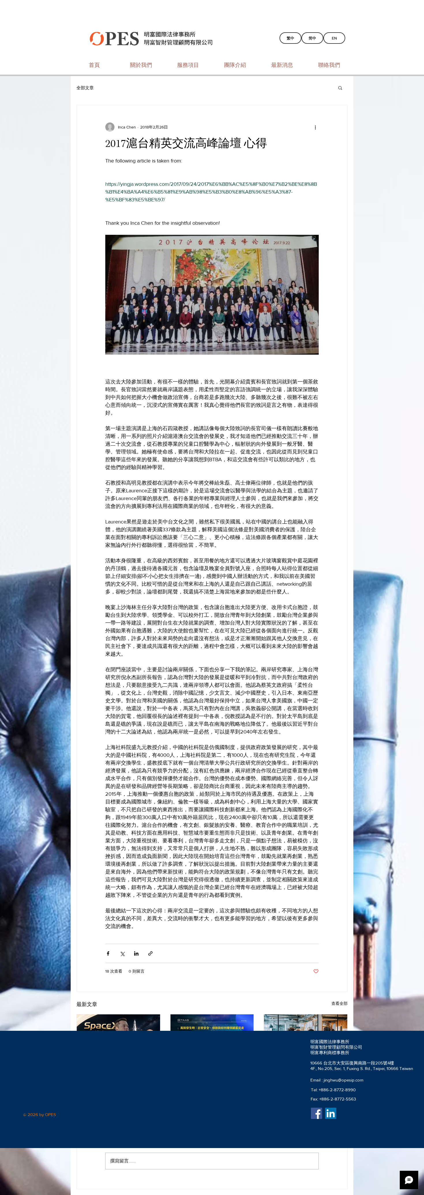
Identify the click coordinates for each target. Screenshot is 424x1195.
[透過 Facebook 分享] (108, 953)
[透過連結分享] (150, 953)
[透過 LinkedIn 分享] (136, 953)
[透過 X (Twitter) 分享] (122, 953)
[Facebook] (316, 1113)
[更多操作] (315, 127)
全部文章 (85, 87)
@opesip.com (350, 1079)
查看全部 (339, 1003)
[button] (340, 87)
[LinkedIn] (330, 1113)
